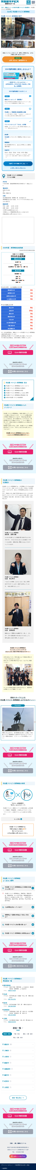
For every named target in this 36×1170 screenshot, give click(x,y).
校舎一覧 (17, 1028)
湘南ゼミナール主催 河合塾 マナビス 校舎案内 (17, 7)
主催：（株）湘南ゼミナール (18, 1143)
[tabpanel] (18, 722)
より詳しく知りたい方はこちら (18, 168)
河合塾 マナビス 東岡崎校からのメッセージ (17, 385)
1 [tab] (17, 742)
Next (35, 722)
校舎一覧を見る (17, 1098)
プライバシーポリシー (7, 1165)
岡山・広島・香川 (18, 1037)
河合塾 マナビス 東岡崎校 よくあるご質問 (17, 392)
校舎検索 (28, 3)
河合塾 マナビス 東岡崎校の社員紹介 (15, 388)
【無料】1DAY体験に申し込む (16, 163)
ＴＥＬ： (10, 990)
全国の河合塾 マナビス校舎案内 (14, 397)
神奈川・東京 (7, 1034)
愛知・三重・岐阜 (27, 1034)
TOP (2, 7)
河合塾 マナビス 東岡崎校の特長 (14, 390)
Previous (1, 722)
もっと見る (17, 819)
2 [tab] (20, 742)
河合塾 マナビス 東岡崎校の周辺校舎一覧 (17, 395)
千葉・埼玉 (17, 1034)
